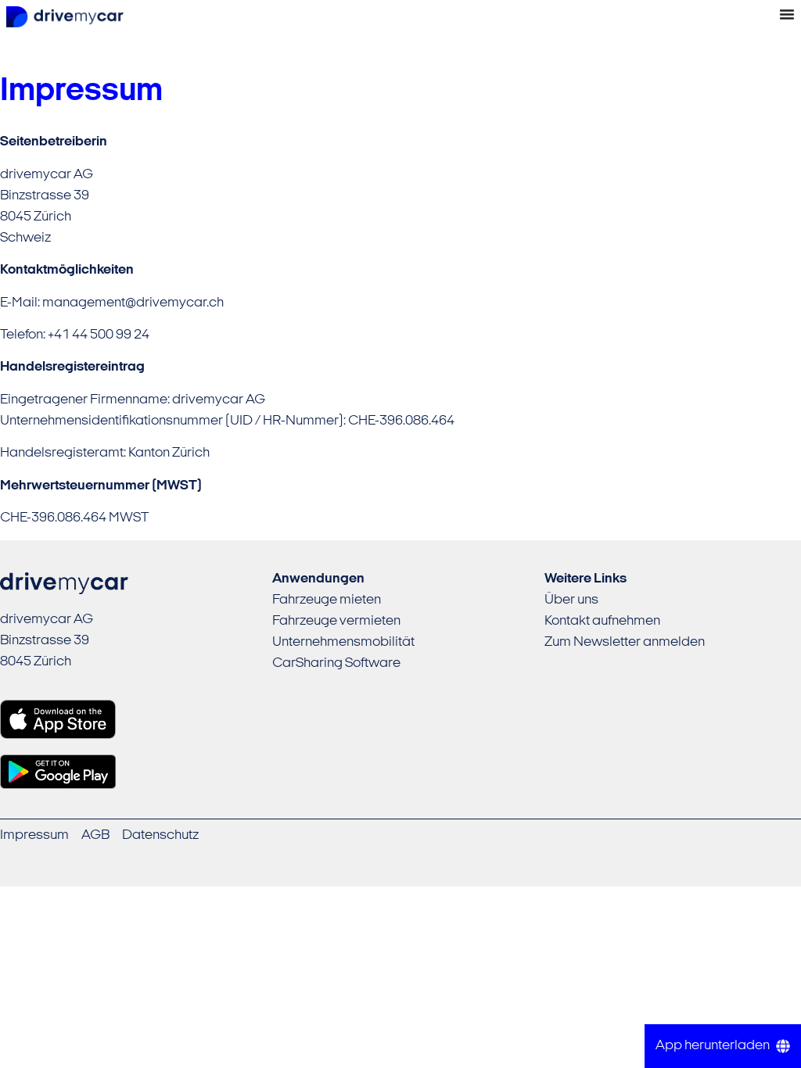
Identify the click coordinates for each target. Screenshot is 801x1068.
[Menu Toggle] (787, 14)
